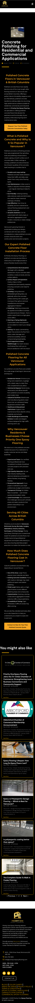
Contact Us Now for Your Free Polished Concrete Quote (17, 626)
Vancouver (16, 941)
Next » (25, 896)
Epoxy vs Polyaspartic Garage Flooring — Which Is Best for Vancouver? (16, 801)
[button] (32, 4)
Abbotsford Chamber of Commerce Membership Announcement (14, 722)
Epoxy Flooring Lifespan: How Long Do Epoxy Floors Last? (16, 761)
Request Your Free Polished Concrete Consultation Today (17, 127)
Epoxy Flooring (26, 998)
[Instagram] (13, 973)
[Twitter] (8, 973)
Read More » (6, 697)
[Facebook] (4, 973)
